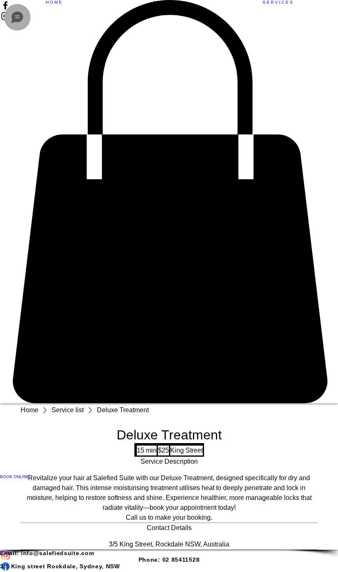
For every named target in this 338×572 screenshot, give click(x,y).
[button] (169, 202)
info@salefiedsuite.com (57, 553)
